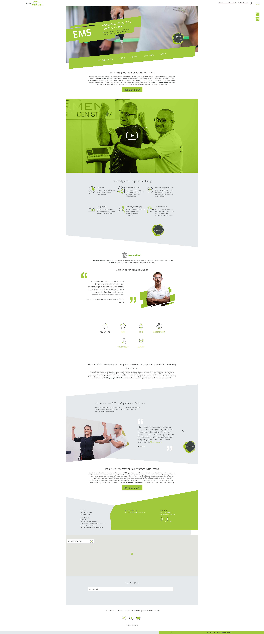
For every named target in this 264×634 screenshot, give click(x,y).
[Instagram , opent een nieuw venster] (163, 521)
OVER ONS (120, 611)
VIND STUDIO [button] (243, 2)
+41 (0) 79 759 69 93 (166, 512)
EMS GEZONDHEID (105, 59)
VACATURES (149, 55)
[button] (132, 554)
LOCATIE (163, 54)
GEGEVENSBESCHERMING (132, 611)
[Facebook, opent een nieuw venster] (168, 521)
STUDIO (121, 58)
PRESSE (112, 611)
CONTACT (134, 57)
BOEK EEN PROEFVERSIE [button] (227, 2)
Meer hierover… (156, 442)
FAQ (106, 611)
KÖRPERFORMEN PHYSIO (150, 611)
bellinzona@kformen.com (167, 514)
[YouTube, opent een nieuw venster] (139, 620)
